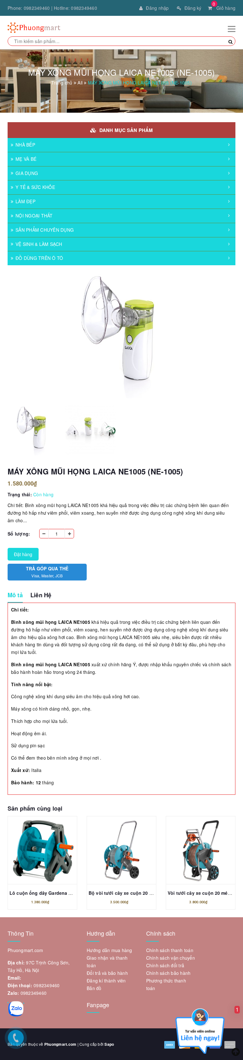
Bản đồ (94, 988)
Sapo (109, 1044)
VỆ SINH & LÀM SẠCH (39, 244)
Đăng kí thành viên (106, 980)
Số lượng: (19, 533)
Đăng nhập (157, 8)
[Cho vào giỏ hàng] (42, 851)
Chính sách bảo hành (168, 973)
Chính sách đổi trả (165, 965)
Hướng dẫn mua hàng (109, 950)
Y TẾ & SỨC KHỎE (35, 187)
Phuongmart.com (60, 1044)
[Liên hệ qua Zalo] (16, 1009)
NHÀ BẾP (25, 144)
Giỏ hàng (224, 8)
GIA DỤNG (27, 173)
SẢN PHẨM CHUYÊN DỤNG (45, 230)
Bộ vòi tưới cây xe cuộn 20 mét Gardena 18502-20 (143, 893)
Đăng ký (193, 8)
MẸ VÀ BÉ (26, 159)
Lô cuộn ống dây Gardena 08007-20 (48, 893)
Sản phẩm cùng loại (35, 808)
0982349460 (37, 8)
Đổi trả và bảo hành (107, 973)
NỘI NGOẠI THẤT (34, 215)
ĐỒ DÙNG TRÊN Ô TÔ (39, 258)
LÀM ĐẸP (25, 201)
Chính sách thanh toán (169, 950)
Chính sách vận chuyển (170, 958)
